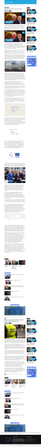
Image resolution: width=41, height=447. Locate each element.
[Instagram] (12, 305)
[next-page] (5, 270)
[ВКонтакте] (5, 11)
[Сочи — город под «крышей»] (22, 262)
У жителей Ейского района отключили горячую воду (18, 274)
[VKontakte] (17, 305)
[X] (10, 11)
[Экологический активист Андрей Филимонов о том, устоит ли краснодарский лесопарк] (32, 38)
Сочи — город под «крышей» (15, 291)
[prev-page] (4, 270)
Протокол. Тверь (7, 7)
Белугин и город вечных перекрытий (16, 280)
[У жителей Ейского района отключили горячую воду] (7, 276)
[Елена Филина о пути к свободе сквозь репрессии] (32, 11)
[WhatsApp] (11, 11)
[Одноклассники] (6, 11)
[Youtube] (18, 305)
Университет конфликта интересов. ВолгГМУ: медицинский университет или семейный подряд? (15, 267)
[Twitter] (15, 305)
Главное (5, 7)
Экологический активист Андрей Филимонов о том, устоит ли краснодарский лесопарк (31, 43)
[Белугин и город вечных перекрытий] (7, 262)
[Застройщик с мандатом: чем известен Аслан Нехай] (7, 299)
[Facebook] (11, 305)
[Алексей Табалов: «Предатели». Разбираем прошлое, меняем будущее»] (32, 19)
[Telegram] (8, 11)
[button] (36, 5)
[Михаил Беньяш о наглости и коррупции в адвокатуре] (32, 47)
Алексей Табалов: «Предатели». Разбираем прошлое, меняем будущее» (31, 24)
